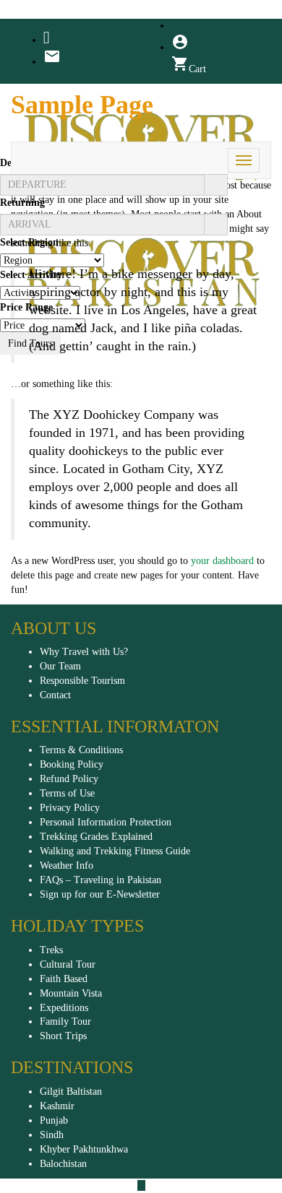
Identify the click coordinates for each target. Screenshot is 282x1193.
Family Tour (65, 1021)
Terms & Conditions (81, 750)
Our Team (60, 666)
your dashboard (222, 560)
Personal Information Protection (105, 822)
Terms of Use (67, 793)
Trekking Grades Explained (96, 836)
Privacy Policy (70, 807)
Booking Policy (71, 764)
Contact (55, 695)
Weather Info (66, 865)
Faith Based (63, 978)
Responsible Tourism (82, 680)
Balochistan (63, 1163)
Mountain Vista (71, 993)
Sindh (52, 1134)
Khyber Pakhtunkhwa (84, 1149)
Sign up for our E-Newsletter (100, 894)
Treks (51, 950)
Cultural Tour (67, 964)
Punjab (54, 1120)
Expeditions (64, 1007)
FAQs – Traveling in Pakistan (100, 880)
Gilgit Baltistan (71, 1091)
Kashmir (57, 1106)
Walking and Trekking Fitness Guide (115, 851)
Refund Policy (69, 778)
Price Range (26, 307)
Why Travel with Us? (84, 651)
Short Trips (63, 1036)
